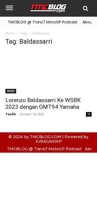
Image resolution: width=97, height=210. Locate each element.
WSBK (11, 91)
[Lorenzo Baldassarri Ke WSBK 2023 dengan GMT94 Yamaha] (48, 72)
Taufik (10, 114)
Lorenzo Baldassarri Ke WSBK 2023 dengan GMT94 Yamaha (43, 103)
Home (10, 33)
